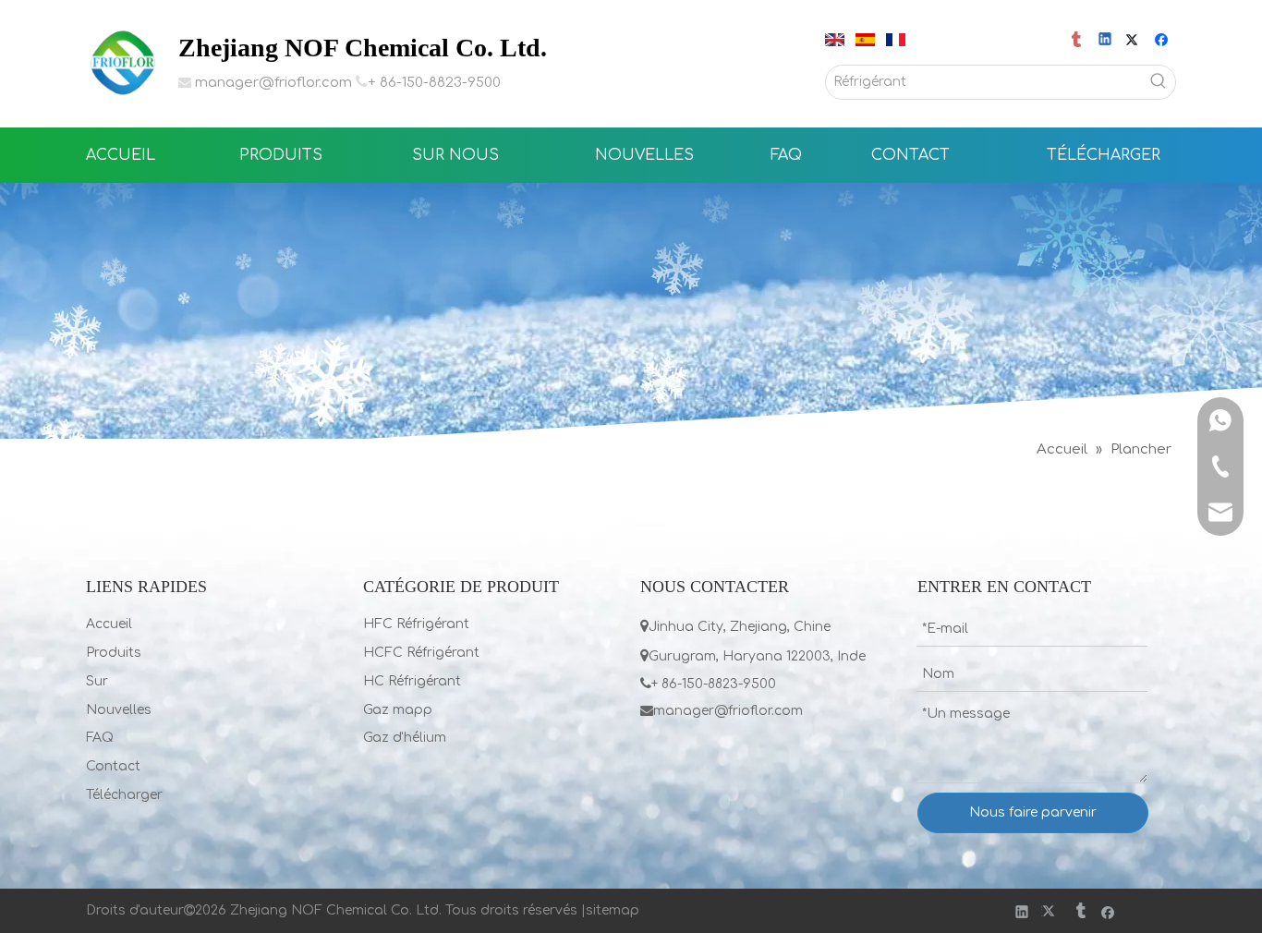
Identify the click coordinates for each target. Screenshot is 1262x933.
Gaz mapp (397, 710)
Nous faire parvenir (1033, 812)
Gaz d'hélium (404, 738)
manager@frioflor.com (273, 83)
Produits (113, 653)
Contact (113, 766)
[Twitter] (1135, 41)
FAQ (100, 738)
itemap (616, 910)
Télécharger (124, 795)
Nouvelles (119, 710)
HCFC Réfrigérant (421, 653)
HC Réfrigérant (412, 681)
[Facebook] (1163, 41)
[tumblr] (1077, 41)
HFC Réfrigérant (416, 624)
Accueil (109, 624)
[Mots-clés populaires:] (1158, 82)
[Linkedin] (1106, 41)
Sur (97, 681)
